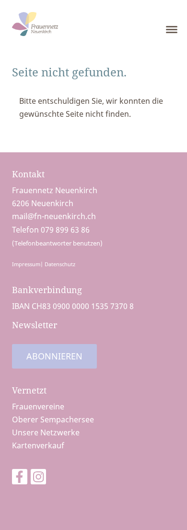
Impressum (26, 264)
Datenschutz (60, 264)
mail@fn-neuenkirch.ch (54, 216)
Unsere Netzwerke (46, 432)
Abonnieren (54, 356)
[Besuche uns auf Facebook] (19, 478)
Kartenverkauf (38, 445)
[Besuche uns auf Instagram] (38, 478)
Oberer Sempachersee (53, 419)
